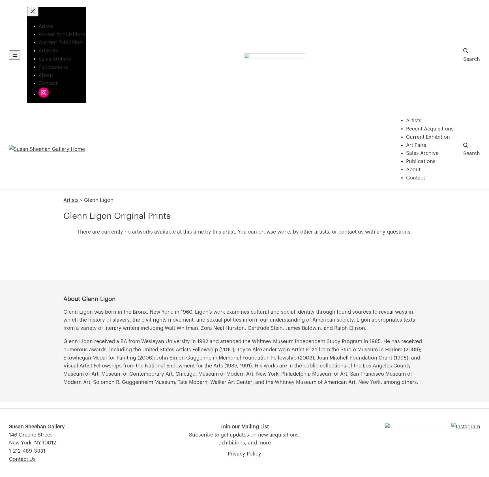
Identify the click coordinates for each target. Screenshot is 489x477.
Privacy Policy (244, 453)
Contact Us (22, 459)
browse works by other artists (293, 231)
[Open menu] (14, 55)
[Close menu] (32, 11)
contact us (351, 231)
